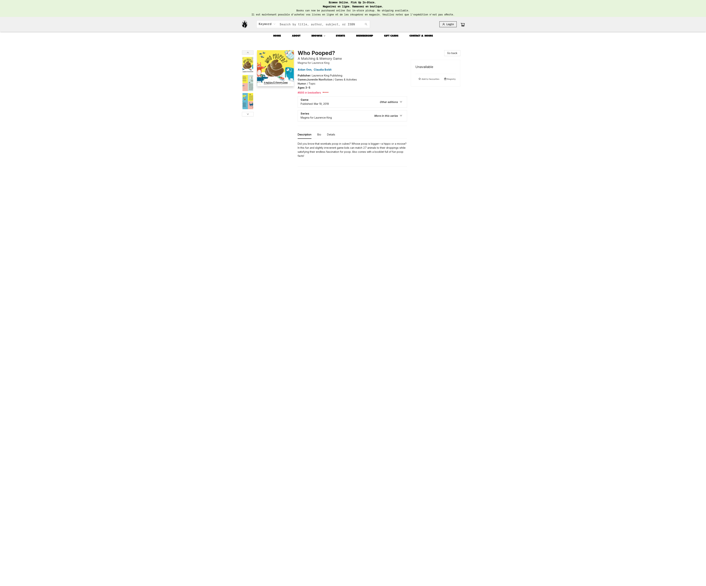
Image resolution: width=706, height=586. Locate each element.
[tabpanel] (352, 154)
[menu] (353, 36)
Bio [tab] (319, 134)
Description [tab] (304, 134)
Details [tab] (331, 134)
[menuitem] (277, 36)
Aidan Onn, (305, 69)
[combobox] (267, 24)
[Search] (366, 24)
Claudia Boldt (322, 69)
